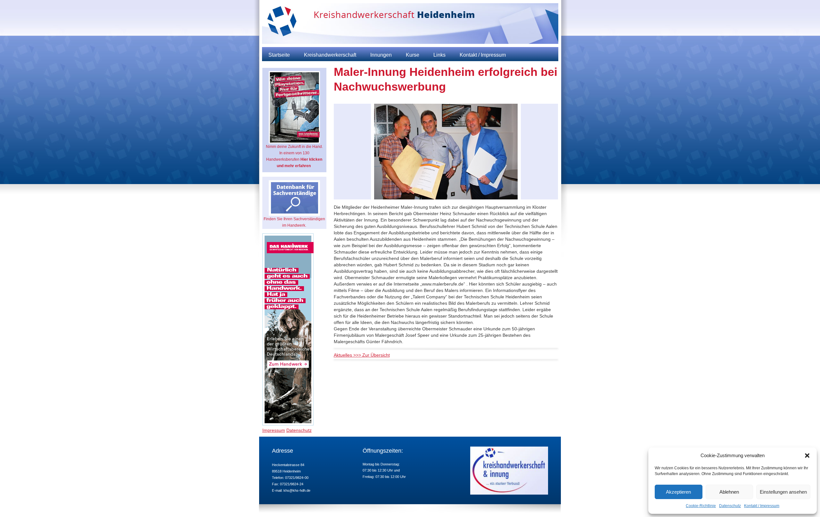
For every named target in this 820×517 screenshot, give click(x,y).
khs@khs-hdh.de (296, 490)
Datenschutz (730, 506)
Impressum (273, 430)
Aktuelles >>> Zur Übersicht (362, 355)
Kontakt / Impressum (761, 506)
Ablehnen (729, 492)
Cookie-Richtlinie (701, 506)
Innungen (381, 55)
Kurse (412, 55)
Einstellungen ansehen (783, 492)
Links (439, 55)
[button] (807, 455)
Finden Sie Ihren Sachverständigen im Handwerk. (294, 222)
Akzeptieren (678, 492)
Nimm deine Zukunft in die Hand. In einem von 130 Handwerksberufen (294, 156)
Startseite (279, 55)
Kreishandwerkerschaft (330, 55)
